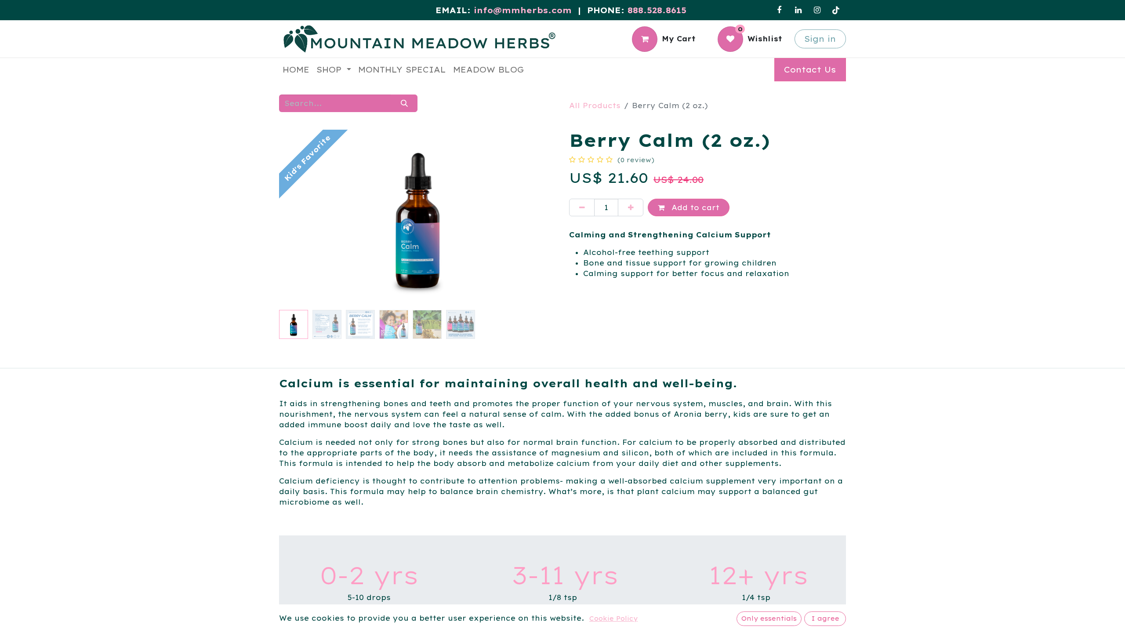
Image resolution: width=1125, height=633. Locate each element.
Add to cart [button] (694, 207)
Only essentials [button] (769, 618)
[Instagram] (817, 10)
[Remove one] (582, 207)
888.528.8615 (657, 10)
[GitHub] (836, 10)
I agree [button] (825, 618)
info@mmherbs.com (523, 10)
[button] (300, 217)
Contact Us (810, 70)
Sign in (820, 39)
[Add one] (630, 207)
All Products (595, 105)
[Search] (404, 103)
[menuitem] (296, 69)
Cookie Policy (613, 618)
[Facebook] (779, 10)
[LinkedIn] (798, 10)
